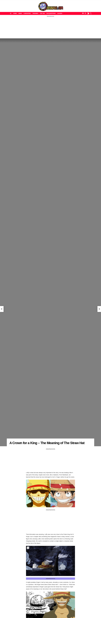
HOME (15, 13)
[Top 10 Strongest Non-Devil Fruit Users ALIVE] (99, 309)
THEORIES (35, 13)
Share (28, 481)
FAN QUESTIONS (51, 13)
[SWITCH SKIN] (88, 13)
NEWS (20, 13)
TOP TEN (42, 13)
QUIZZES (59, 13)
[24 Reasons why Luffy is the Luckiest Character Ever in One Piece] (2, 309)
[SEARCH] (91, 13)
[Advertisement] (50, 27)
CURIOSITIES (27, 13)
